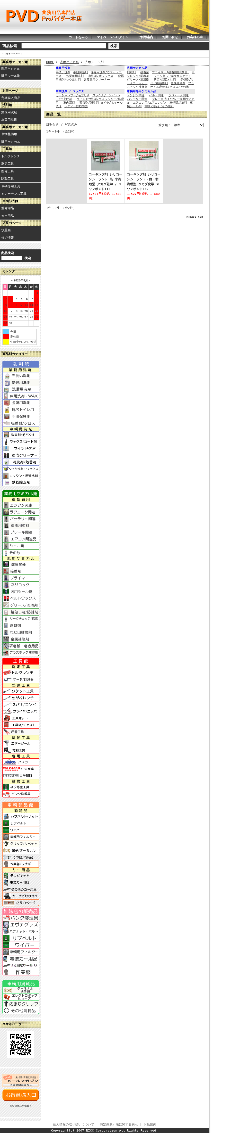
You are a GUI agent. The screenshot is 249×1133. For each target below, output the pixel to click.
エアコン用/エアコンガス (150, 102)
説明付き (52, 124)
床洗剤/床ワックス (100, 76)
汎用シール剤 (10, 76)
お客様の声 (195, 37)
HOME (50, 62)
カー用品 (7, 216)
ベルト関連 (156, 95)
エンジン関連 (135, 95)
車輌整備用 (9, 134)
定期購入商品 (10, 98)
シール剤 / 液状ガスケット (172, 76)
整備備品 (7, 208)
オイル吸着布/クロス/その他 (169, 87)
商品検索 (9, 46)
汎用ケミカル (10, 69)
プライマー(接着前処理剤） (170, 72)
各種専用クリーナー (97, 79)
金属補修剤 (178, 83)
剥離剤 (131, 72)
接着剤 (144, 72)
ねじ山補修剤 (159, 83)
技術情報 (7, 237)
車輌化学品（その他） (159, 106)
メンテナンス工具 (14, 194)
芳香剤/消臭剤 (89, 102)
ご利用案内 (145, 37)
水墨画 (6, 230)
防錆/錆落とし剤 (165, 79)
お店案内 (150, 1124)
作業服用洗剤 (75, 76)
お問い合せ (170, 37)
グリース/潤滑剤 (138, 79)
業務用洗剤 (9, 112)
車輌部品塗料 (178, 102)
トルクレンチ (10, 156)
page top (196, 216)
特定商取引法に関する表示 (119, 1124)
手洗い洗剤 (63, 72)
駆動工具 (7, 179)
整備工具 (7, 171)
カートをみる (78, 37)
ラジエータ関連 (178, 95)
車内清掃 (69, 102)
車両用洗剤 (9, 120)
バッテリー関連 (137, 99)
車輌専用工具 (10, 186)
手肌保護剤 (80, 72)
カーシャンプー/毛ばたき (72, 95)
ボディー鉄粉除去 (76, 106)
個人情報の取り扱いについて (73, 1124)
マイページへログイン (112, 37)
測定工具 (7, 163)
